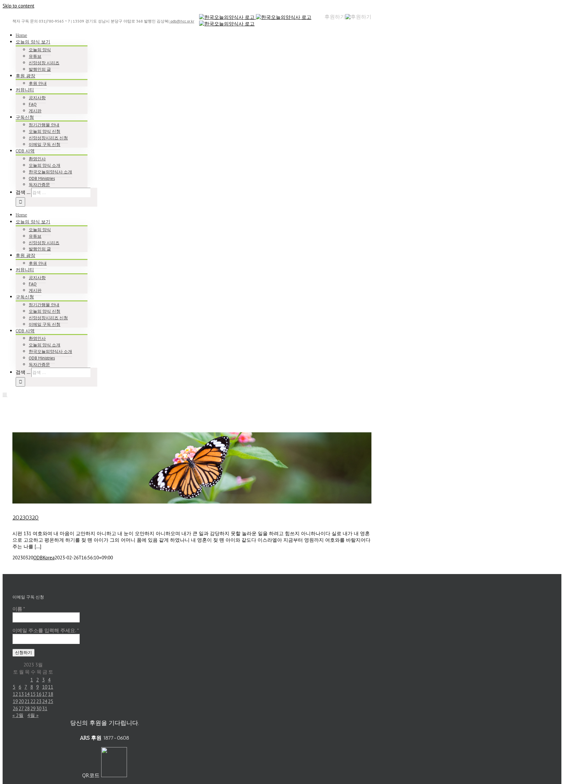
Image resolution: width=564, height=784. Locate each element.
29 (33, 708)
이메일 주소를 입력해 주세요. (45, 630)
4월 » (33, 715)
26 (15, 708)
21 (27, 701)
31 (44, 708)
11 (50, 687)
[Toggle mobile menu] (5, 394)
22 (33, 701)
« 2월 (18, 715)
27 (21, 708)
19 (15, 701)
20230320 (25, 517)
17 (44, 694)
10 (44, 687)
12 (15, 694)
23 (38, 701)
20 (21, 701)
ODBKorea (44, 557)
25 (50, 701)
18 (50, 694)
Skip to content (18, 6)
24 (44, 701)
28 (27, 708)
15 (33, 694)
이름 (18, 609)
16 (38, 694)
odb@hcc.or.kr (181, 21)
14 (27, 694)
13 (21, 694)
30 (38, 708)
